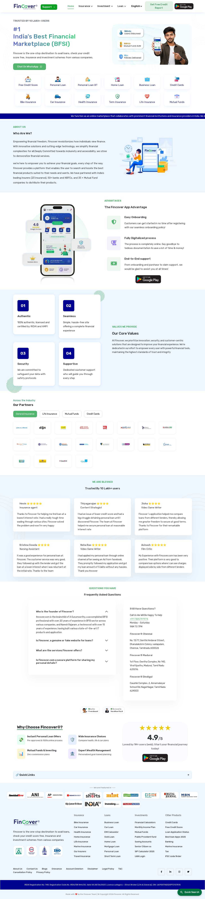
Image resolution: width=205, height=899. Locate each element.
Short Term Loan (112, 856)
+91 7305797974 (139, 619)
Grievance (57, 869)
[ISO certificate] (57, 851)
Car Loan (108, 827)
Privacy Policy (43, 872)
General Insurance (25, 414)
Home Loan (110, 841)
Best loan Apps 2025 (175, 837)
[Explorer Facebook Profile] (161, 871)
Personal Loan (111, 851)
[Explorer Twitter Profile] (188, 871)
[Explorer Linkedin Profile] (170, 871)
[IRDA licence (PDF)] (44, 851)
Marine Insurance (82, 846)
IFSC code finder (173, 856)
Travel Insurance (82, 856)
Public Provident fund (145, 837)
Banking (169, 841)
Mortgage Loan (111, 846)
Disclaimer (93, 869)
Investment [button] (103, 6)
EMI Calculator (111, 832)
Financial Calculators (145, 822)
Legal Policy (108, 869)
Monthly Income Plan (145, 827)
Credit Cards (93, 414)
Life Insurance (49, 414)
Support (47, 7)
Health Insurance (82, 832)
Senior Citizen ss (143, 846)
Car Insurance (81, 827)
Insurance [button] (84, 6)
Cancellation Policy (22, 872)
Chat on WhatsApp (28, 66)
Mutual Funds (72, 414)
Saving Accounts (143, 841)
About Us (17, 869)
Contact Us (32, 869)
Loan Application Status (177, 832)
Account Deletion (74, 869)
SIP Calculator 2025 (144, 851)
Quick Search (191, 892)
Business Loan (111, 822)
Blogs (44, 869)
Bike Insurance (81, 822)
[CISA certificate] (31, 851)
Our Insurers (80, 851)
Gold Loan (109, 837)
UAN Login (140, 856)
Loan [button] (120, 6)
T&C (120, 869)
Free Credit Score (174, 827)
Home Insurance (82, 837)
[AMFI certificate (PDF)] (18, 851)
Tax (167, 851)
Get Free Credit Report (159, 6)
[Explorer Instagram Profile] (179, 871)
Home (71, 6)
